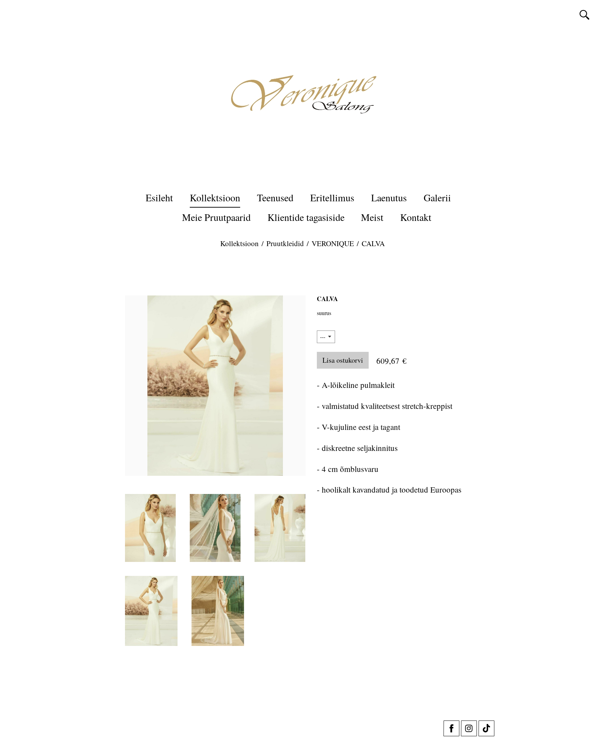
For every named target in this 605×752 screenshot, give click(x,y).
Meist (372, 217)
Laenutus (389, 197)
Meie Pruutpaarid (216, 217)
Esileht (159, 197)
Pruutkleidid (285, 243)
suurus (324, 312)
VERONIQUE (333, 243)
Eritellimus (332, 197)
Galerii (437, 197)
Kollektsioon (215, 197)
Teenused (275, 197)
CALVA (373, 243)
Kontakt (415, 217)
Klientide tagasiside (306, 217)
